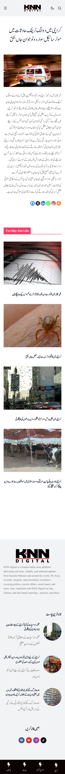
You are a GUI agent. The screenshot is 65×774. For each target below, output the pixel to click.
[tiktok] (44, 740)
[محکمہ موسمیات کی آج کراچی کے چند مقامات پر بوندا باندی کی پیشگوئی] (52, 632)
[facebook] (22, 740)
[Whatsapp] (48, 203)
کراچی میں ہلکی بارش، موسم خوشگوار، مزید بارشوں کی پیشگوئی (38, 419)
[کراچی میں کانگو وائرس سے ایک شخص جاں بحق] (32, 325)
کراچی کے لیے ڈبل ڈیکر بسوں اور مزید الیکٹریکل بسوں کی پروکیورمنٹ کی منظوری (22, 659)
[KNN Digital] (32, 8)
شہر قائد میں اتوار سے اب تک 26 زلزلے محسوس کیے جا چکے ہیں (36, 294)
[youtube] (29, 740)
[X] (38, 203)
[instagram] (36, 740)
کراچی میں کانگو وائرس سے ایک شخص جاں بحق (43, 356)
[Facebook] (32, 203)
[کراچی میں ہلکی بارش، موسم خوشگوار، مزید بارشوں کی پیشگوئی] (32, 388)
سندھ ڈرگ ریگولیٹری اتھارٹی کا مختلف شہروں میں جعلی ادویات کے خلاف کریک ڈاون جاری (23, 692)
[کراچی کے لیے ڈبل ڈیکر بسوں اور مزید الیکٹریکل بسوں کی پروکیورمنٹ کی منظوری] (52, 664)
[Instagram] (53, 203)
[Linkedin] (43, 203)
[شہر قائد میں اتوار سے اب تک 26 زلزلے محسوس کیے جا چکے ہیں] (32, 263)
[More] (59, 203)
